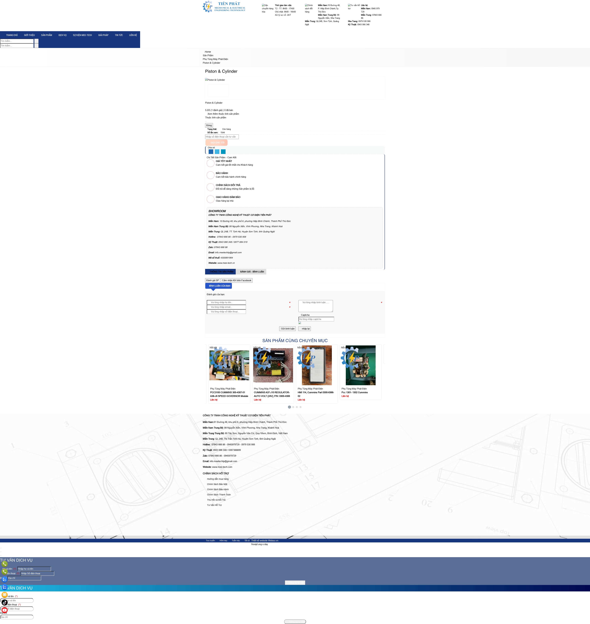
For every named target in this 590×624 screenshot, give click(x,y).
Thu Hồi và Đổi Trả (215, 500)
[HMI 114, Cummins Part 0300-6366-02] (317, 365)
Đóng (209, 125)
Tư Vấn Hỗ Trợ (214, 505)
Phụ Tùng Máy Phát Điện (222, 389)
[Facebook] (211, 152)
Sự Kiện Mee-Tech (82, 35)
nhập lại (305, 328)
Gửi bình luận (287, 328)
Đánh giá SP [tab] (212, 280)
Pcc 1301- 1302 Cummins (355, 392)
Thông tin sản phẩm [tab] (221, 271)
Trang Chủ (12, 35)
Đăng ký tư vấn (296, 582)
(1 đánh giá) (217, 110)
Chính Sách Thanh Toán (218, 494)
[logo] (224, 11)
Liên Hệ (133, 35)
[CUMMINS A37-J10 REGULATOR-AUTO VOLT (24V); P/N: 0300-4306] (273, 365)
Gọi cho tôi (217, 142)
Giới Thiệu (29, 35)
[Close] (206, 121)
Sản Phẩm (46, 35)
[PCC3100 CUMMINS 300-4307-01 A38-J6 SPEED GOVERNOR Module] (229, 365)
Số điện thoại (10, 573)
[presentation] (210, 377)
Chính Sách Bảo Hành (217, 489)
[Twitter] (217, 152)
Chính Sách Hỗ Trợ (216, 473)
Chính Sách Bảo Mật (216, 484)
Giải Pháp (103, 35)
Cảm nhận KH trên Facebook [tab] (236, 280)
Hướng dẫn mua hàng (217, 479)
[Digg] (223, 152)
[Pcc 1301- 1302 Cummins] (361, 365)
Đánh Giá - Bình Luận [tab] (252, 271)
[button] (300, 323)
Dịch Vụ (63, 35)
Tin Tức (119, 35)
